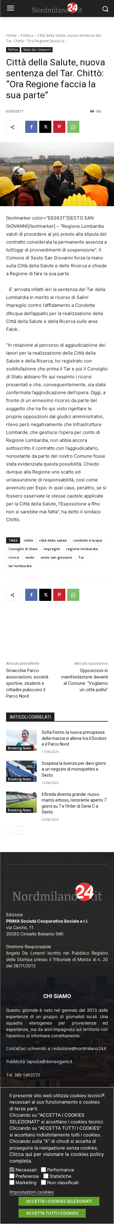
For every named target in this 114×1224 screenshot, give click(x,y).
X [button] (103, 1095)
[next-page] (19, 830)
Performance (60, 1170)
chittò (28, 540)
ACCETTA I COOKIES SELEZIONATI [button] (59, 1201)
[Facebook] (31, 127)
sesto (29, 557)
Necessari (26, 1170)
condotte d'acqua (87, 540)
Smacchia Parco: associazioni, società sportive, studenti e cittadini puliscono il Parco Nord (27, 683)
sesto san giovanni (56, 557)
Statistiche (60, 1176)
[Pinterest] (59, 127)
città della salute (53, 540)
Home (11, 35)
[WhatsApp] (73, 127)
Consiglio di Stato (23, 548)
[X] (45, 127)
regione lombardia (82, 548)
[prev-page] (10, 830)
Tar (81, 557)
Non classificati (62, 1182)
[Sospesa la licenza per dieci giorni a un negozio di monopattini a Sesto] (21, 771)
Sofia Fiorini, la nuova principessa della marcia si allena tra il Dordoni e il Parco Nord (74, 738)
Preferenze (27, 1176)
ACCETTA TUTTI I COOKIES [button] (52, 1213)
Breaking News (19, 748)
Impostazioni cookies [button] (31, 1192)
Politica (27, 35)
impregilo (52, 548)
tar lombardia (20, 565)
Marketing (26, 1182)
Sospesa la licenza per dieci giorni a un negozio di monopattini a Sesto (74, 769)
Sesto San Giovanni (37, 49)
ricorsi (14, 557)
